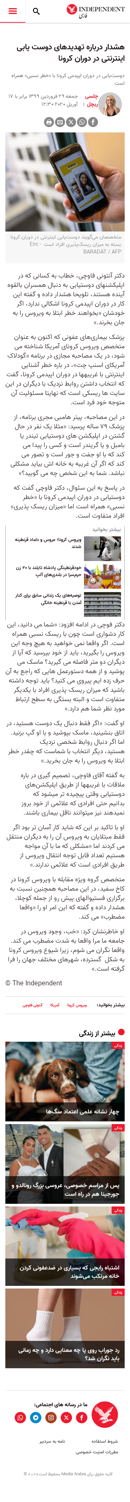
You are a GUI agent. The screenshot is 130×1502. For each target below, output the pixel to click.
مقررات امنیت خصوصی (97, 1452)
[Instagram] (51, 1417)
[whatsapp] (20, 1417)
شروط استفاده (105, 1441)
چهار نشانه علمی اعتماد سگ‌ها (82, 1112)
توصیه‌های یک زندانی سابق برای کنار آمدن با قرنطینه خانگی (48, 599)
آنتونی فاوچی (32, 1005)
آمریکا (54, 1005)
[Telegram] (35, 1417)
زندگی (86, 1033)
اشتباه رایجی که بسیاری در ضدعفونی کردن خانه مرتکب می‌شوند (69, 1272)
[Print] (49, 122)
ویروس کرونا (77, 1005)
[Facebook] (93, 122)
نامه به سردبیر (52, 1441)
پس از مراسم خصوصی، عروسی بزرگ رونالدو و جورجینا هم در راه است (65, 1189)
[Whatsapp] (82, 122)
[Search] (36, 11)
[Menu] (12, 11)
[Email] (60, 122)
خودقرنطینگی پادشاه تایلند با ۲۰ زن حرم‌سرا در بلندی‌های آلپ (48, 571)
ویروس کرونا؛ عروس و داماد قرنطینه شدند (48, 543)
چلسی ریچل (91, 100)
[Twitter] (71, 122)
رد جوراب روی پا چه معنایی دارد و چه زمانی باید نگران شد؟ (68, 1354)
